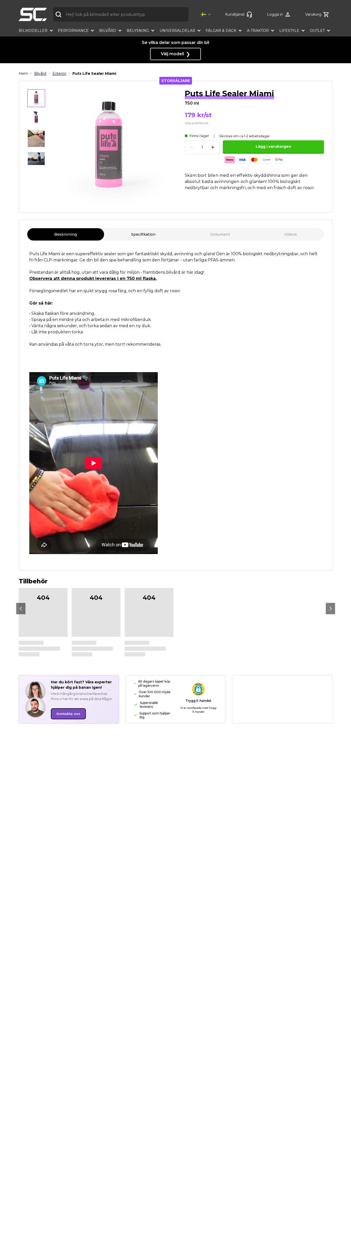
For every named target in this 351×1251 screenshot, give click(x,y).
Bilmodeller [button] (33, 30)
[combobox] (120, 14)
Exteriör (59, 73)
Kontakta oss (68, 714)
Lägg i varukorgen (273, 146)
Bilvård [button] (107, 30)
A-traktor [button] (258, 30)
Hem (23, 73)
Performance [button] (73, 30)
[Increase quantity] (212, 147)
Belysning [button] (138, 30)
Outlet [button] (317, 30)
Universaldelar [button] (177, 30)
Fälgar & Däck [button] (221, 30)
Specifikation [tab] (143, 234)
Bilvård (40, 73)
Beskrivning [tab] (65, 234)
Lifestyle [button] (289, 30)
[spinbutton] (202, 147)
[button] (207, 14)
